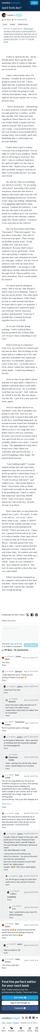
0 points (11, 959)
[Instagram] (26, 1018)
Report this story (9, 620)
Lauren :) (20, 686)
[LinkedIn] (30, 1018)
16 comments (20, 19)
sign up (13, 644)
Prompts (11, 1031)
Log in (34, 3)
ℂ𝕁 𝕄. (17, 813)
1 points (11, 671)
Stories (29, 1031)
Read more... (7, 804)
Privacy (16, 1023)
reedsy (11, 2)
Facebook (19, 1008)
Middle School (23, 24)
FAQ (3, 1023)
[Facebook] (33, 1018)
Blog (36, 1031)
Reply (4, 665)
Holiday (12, 24)
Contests (21, 1031)
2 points (11, 656)
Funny (5, 24)
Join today (19, 998)
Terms (9, 1023)
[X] (23, 1018)
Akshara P (18, 671)
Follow (19, 15)
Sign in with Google (18, 1003)
